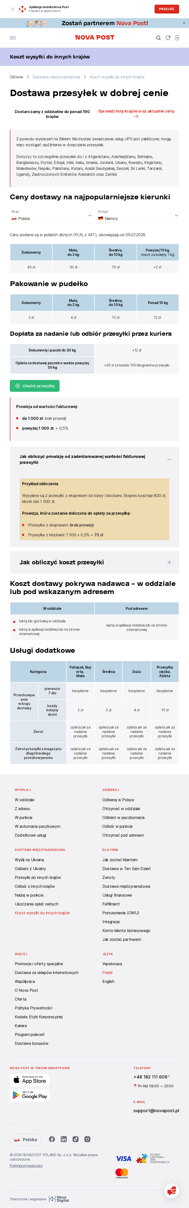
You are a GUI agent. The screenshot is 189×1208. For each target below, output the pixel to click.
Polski (107, 972)
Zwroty (108, 877)
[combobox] (51, 215)
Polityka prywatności (26, 1166)
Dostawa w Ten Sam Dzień (126, 868)
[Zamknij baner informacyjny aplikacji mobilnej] (13, 9)
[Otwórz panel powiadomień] (167, 37)
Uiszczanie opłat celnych (36, 904)
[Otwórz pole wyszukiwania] (158, 38)
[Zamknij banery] (184, 23)
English (108, 981)
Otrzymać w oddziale (121, 808)
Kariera (21, 1025)
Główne (16, 76)
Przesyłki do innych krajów (38, 877)
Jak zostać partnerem (121, 939)
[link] (94, 23)
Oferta (21, 999)
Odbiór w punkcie (117, 826)
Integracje (111, 921)
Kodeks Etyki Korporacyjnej (39, 1016)
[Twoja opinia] (171, 1190)
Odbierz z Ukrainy (30, 868)
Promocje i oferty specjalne (39, 963)
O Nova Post (26, 990)
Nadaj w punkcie (29, 895)
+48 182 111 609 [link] (150, 1076)
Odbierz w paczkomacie (123, 817)
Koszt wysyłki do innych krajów (42, 912)
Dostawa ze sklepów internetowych (47, 972)
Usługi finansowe (117, 895)
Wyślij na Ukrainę (29, 859)
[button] (88, 459)
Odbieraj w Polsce (118, 799)
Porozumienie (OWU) (120, 912)
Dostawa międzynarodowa (126, 886)
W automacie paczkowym (37, 826)
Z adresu (22, 808)
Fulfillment (111, 904)
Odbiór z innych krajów (35, 886)
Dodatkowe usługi (30, 835)
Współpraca (25, 981)
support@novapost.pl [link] (156, 1110)
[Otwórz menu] (13, 37)
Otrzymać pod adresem (123, 835)
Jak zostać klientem (120, 859)
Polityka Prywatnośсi (33, 1007)
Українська (112, 963)
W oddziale (24, 799)
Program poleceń (29, 1034)
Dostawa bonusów (31, 1043)
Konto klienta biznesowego (126, 930)
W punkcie (23, 817)
